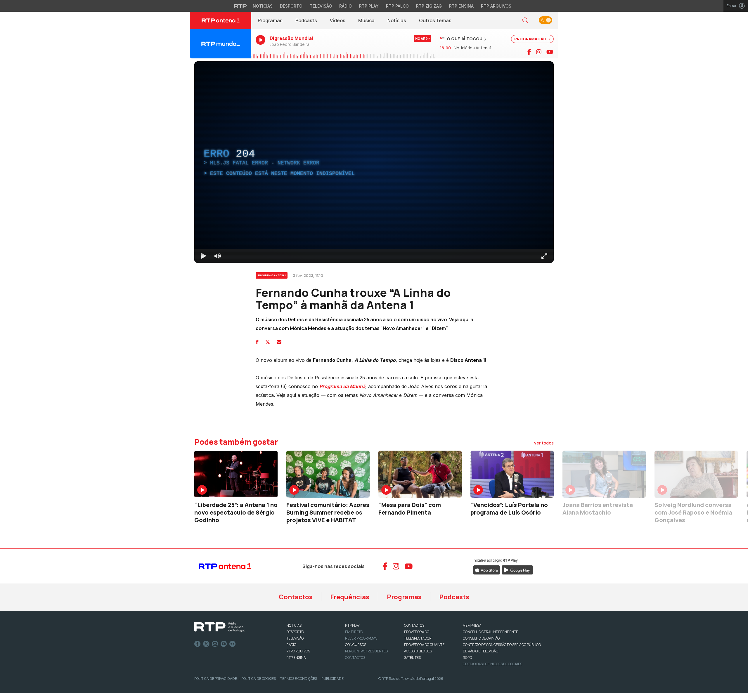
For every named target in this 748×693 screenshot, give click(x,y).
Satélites (412, 657)
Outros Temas (435, 20)
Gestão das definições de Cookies (492, 663)
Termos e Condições (298, 678)
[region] (374, 162)
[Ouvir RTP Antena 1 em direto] (220, 43)
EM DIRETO (354, 631)
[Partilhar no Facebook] (257, 342)
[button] (525, 20)
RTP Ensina (461, 6)
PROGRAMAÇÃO (530, 38)
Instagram (215, 644)
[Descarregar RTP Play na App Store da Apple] (487, 569)
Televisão (321, 6)
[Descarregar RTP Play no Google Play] (517, 569)
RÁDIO (291, 644)
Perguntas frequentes (366, 651)
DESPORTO (295, 631)
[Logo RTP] (219, 627)
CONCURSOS (355, 644)
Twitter (206, 644)
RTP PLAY (352, 625)
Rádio (345, 6)
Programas (270, 20)
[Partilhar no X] (267, 342)
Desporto (291, 6)
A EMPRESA (472, 625)
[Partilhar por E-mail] (279, 342)
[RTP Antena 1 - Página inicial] (220, 20)
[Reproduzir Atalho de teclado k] (204, 256)
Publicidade (332, 678)
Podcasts (306, 20)
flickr (232, 644)
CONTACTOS (414, 625)
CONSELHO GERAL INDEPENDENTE (490, 631)
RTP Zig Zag (429, 6)
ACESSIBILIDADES (418, 651)
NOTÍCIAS (294, 625)
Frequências (349, 597)
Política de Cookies (258, 678)
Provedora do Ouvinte (424, 644)
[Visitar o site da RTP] (240, 6)
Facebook (197, 644)
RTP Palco (397, 6)
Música (366, 20)
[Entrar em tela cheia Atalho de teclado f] (544, 256)
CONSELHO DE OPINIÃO (481, 638)
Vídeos (337, 20)
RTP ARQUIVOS (298, 651)
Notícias (263, 6)
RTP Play (369, 6)
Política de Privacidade (215, 678)
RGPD (467, 657)
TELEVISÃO (295, 638)
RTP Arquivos (496, 6)
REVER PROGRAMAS (361, 638)
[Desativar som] (218, 256)
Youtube (224, 644)
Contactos (296, 597)
